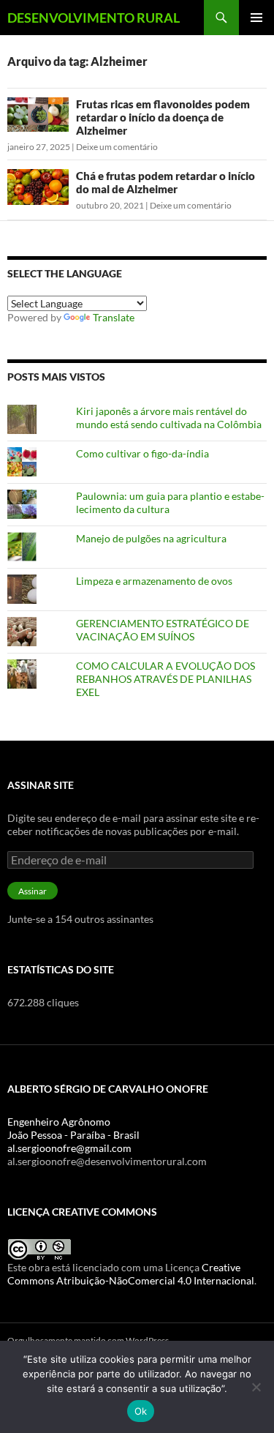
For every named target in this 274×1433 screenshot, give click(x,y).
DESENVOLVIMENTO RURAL (93, 18)
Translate (113, 317)
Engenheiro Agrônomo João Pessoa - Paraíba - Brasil (73, 1128)
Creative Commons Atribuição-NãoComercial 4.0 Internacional (130, 1274)
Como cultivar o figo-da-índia (142, 453)
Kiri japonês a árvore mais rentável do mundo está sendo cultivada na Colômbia (169, 417)
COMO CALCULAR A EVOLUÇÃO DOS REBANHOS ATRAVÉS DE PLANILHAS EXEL (165, 678)
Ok (141, 1411)
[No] (255, 1387)
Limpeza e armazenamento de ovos (154, 581)
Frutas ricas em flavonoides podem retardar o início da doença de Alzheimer (163, 117)
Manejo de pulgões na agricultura (151, 538)
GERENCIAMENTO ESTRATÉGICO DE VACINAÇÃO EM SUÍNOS (162, 630)
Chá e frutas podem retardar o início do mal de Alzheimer (165, 182)
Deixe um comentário (117, 146)
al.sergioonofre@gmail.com (69, 1148)
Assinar (32, 891)
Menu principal (256, 17)
